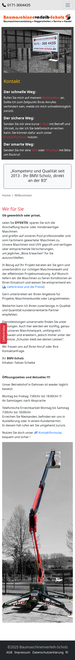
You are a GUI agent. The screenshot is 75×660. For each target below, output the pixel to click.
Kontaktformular (15, 137)
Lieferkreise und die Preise (25, 287)
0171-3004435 (18, 5)
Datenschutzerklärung (48, 652)
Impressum (22, 652)
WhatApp (52, 150)
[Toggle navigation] (68, 5)
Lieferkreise (3, 333)
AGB (9, 652)
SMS (34, 150)
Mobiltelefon (51, 98)
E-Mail (44, 124)
